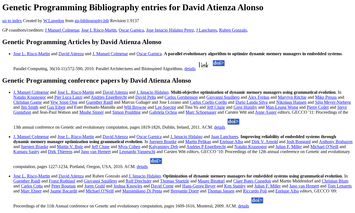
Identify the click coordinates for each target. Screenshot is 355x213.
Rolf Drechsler (138, 181)
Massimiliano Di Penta (142, 191)
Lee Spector (165, 107)
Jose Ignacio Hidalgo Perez (170, 30)
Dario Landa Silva (251, 102)
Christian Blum (335, 181)
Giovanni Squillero (223, 97)
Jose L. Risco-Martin (31, 53)
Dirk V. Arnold (265, 141)
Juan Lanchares (224, 136)
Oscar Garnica (131, 30)
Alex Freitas (258, 97)
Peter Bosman (63, 186)
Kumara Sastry (26, 151)
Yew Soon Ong (63, 102)
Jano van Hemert (96, 151)
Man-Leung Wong (282, 107)
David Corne (162, 186)
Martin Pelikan (198, 141)
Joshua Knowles (127, 186)
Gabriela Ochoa (163, 112)
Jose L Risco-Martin (98, 30)
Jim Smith (29, 107)
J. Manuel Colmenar (110, 53)
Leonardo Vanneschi (137, 151)
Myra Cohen (129, 146)
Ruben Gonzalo (233, 30)
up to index (12, 20)
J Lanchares (206, 30)
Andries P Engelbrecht (206, 146)
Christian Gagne (27, 102)
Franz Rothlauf (62, 181)
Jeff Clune (216, 107)
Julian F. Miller (288, 146)
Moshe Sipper (91, 112)
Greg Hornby (245, 107)
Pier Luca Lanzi (68, 97)
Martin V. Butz (70, 146)
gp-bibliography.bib (92, 20)
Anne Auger (266, 112)
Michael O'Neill (324, 146)
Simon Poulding (126, 112)
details (190, 68)
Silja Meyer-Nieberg (333, 102)
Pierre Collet (318, 107)
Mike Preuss (326, 97)
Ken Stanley (235, 186)
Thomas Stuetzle (174, 181)
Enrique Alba (231, 141)
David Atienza (71, 53)
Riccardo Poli (255, 191)
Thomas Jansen (220, 191)
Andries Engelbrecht (109, 97)
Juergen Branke (163, 141)
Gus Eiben (56, 107)
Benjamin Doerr (185, 191)
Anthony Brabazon (336, 141)
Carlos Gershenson (181, 97)
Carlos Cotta (32, 186)
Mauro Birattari (211, 181)
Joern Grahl (94, 186)
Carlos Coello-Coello (208, 102)
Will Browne (135, 107)
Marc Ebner (31, 191)
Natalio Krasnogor (29, 97)
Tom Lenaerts (340, 186)
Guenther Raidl (99, 102)
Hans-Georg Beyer (198, 186)
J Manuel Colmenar (62, 30)
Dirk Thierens (60, 151)
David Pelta (145, 97)
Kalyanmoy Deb (163, 146)
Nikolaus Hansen (291, 102)
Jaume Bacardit (63, 191)
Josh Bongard (298, 141)
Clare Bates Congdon (252, 181)
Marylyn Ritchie (292, 97)
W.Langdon (53, 20)
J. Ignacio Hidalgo (152, 92)
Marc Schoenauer (201, 112)
